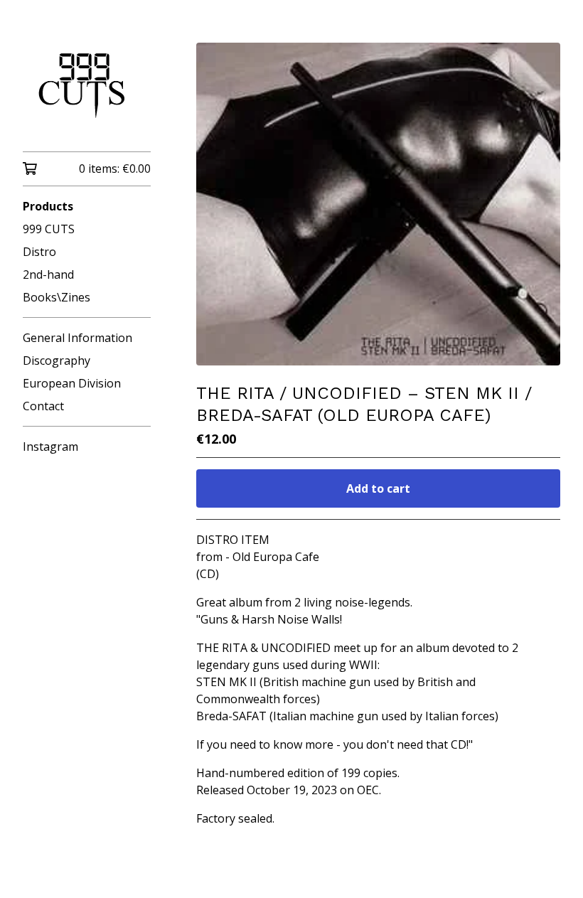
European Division (72, 383)
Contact (43, 406)
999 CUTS (49, 229)
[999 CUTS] (87, 86)
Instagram (50, 446)
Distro (39, 252)
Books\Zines (56, 297)
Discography (56, 360)
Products (48, 206)
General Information (77, 338)
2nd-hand (48, 274)
